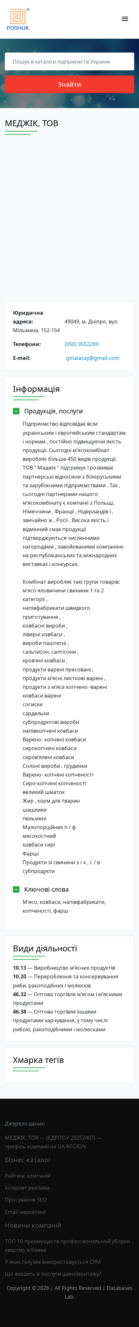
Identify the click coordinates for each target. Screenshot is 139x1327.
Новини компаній (33, 1225)
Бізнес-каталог (28, 1159)
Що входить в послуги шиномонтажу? (53, 1273)
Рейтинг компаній (27, 1175)
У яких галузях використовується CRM (53, 1261)
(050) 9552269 (81, 344)
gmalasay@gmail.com (92, 357)
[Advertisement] (69, 223)
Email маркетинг (25, 1211)
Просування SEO (26, 1199)
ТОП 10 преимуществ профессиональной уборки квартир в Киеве (67, 1245)
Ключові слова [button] (46, 889)
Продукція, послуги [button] (53, 411)
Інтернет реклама (27, 1187)
